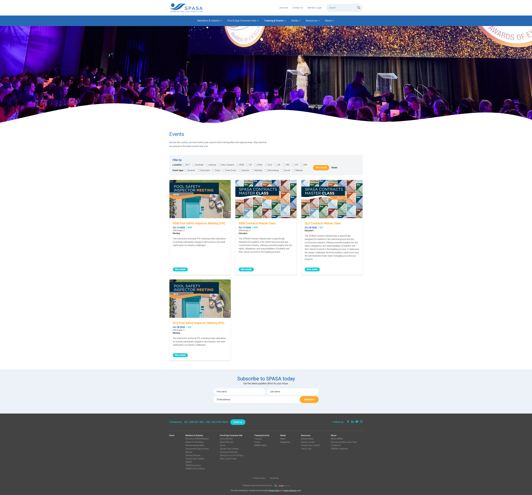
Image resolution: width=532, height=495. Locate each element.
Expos (222, 445)
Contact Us (297, 7)
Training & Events (273, 21)
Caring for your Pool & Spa (231, 455)
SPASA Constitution (339, 448)
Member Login (314, 7)
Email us (238, 422)
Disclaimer (274, 478)
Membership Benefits (195, 445)
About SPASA (337, 438)
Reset (334, 167)
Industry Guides (307, 442)
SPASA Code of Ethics (195, 468)
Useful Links (306, 448)
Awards (189, 452)
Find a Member (226, 438)
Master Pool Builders (195, 442)
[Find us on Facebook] (348, 421)
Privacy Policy (259, 478)
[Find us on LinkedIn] (352, 421)
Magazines (285, 442)
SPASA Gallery (260, 445)
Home (171, 435)
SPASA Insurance (193, 465)
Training (257, 438)
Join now (283, 7)
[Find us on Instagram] (361, 421)
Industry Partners (193, 455)
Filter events (321, 167)
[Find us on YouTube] (356, 421)
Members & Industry (208, 21)
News (282, 438)
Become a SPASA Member (197, 438)
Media (294, 21)
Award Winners (226, 442)
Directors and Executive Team (344, 442)
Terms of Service (289, 490)
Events (257, 442)
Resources (311, 21)
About (328, 21)
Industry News (307, 438)
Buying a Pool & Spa (228, 452)
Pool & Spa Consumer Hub (241, 21)
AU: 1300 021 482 (194, 422)
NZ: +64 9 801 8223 (217, 422)
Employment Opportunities (197, 448)
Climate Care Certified (195, 458)
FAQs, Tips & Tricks (228, 458)
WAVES (189, 462)
